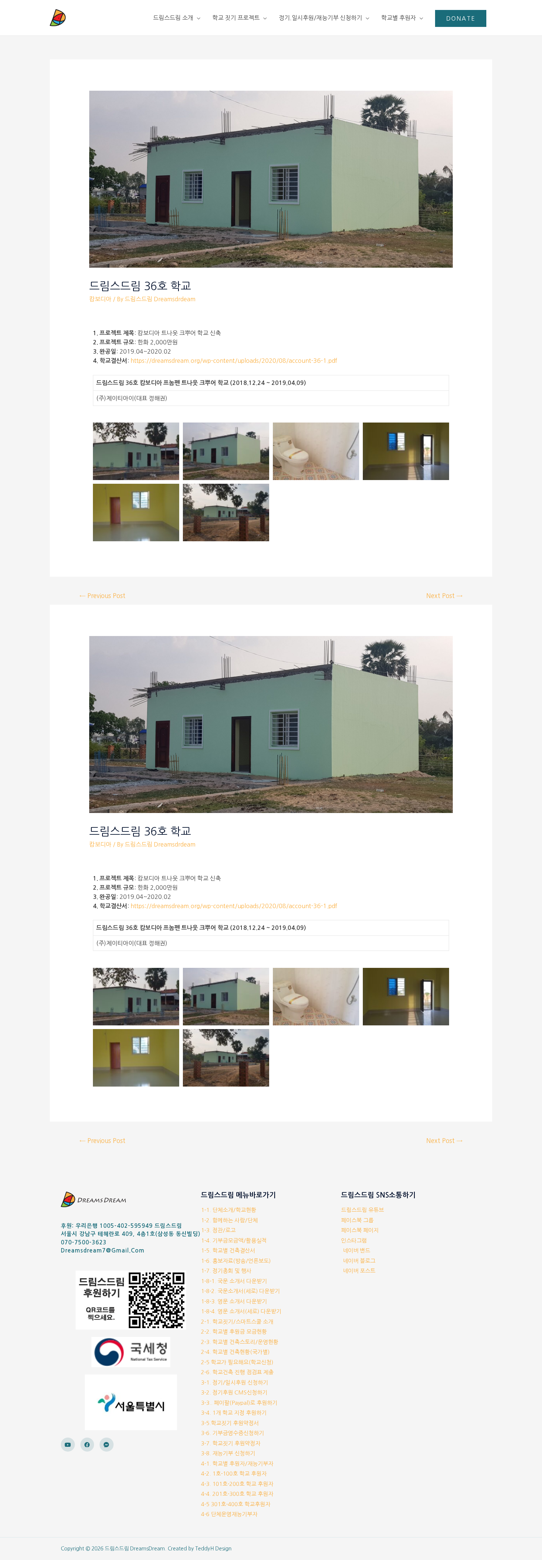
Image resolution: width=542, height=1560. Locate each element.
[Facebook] (87, 1445)
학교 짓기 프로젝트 (236, 18)
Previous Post (102, 596)
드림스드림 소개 (173, 18)
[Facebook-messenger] (107, 1445)
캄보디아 (100, 299)
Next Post (444, 596)
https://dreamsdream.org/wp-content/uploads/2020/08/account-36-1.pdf (234, 361)
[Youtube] (68, 1445)
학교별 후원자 (398, 18)
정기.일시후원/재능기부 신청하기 (320, 18)
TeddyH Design (213, 1548)
